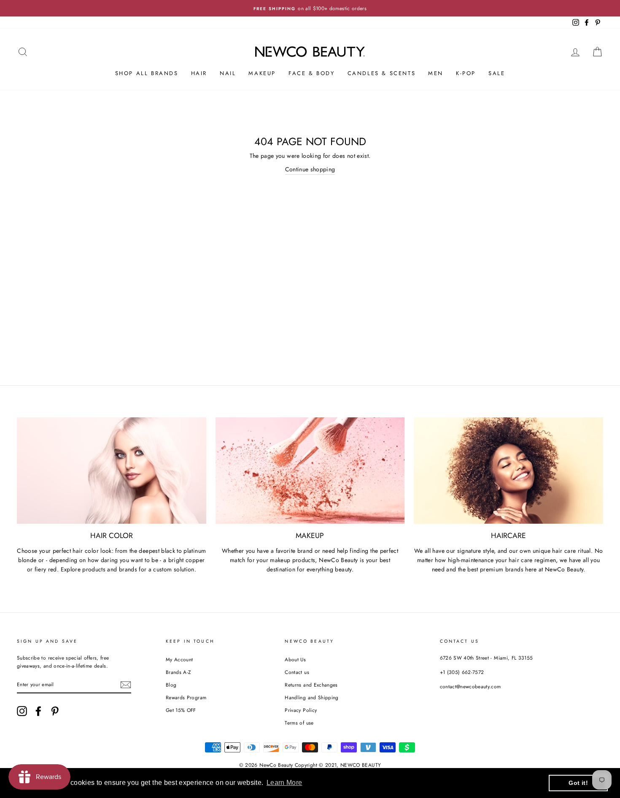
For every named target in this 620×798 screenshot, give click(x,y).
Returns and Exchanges (311, 684)
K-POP (466, 73)
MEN (435, 73)
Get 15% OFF (181, 710)
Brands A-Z (178, 672)
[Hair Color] (111, 470)
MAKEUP (262, 73)
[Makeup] (310, 470)
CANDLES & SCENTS (382, 73)
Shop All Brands (146, 73)
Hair (199, 73)
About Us (295, 659)
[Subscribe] (125, 684)
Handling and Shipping (311, 697)
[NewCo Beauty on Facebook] (38, 711)
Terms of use (299, 722)
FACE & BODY (311, 73)
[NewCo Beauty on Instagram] (22, 711)
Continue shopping (310, 169)
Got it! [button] (578, 782)
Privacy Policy (301, 710)
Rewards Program (186, 697)
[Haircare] (508, 470)
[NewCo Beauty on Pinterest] (55, 711)
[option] (310, 8)
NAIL (228, 73)
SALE (496, 73)
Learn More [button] (284, 782)
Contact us (297, 672)
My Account (179, 659)
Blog (171, 684)
